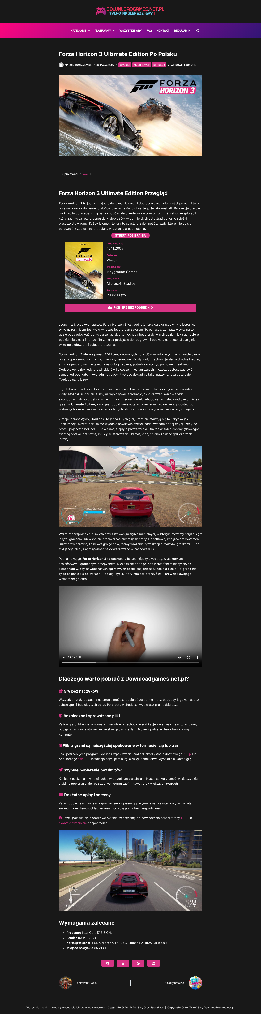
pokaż (85, 174)
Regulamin (182, 30)
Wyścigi (125, 64)
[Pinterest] (138, 963)
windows (177, 64)
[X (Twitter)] (123, 963)
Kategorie (78, 30)
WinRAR (83, 759)
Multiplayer (142, 64)
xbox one (190, 64)
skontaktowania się (73, 823)
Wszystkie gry (130, 30)
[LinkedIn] (153, 963)
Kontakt (163, 30)
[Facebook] (107, 963)
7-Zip (187, 754)
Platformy (103, 30)
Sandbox (159, 64)
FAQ (149, 30)
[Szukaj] (197, 30)
